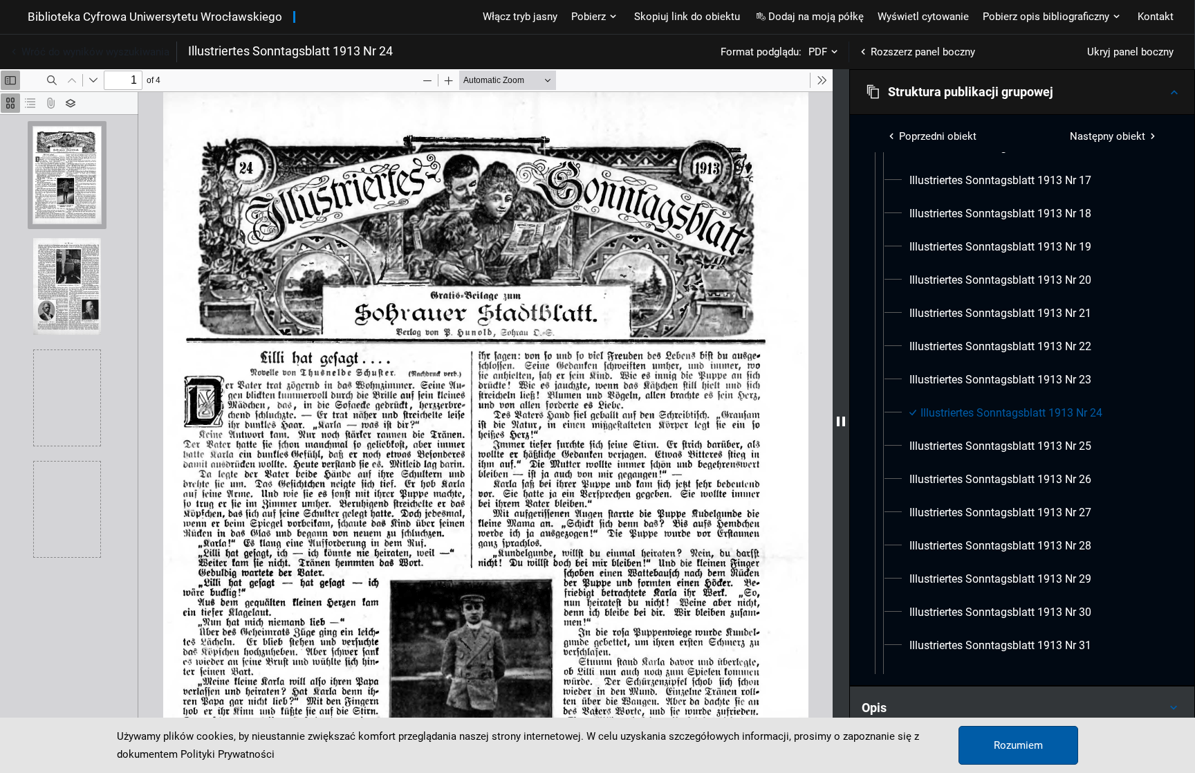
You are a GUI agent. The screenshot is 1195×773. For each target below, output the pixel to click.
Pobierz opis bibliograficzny (1046, 16)
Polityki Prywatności (227, 754)
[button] (1022, 92)
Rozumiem (1018, 745)
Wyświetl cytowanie (923, 16)
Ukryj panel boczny (1130, 52)
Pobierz (588, 16)
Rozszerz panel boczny (923, 52)
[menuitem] (1000, 180)
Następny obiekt (1107, 136)
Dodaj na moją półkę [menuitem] (816, 16)
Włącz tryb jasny (520, 16)
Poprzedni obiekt (937, 136)
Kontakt (1156, 16)
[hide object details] (841, 421)
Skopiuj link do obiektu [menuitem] (687, 16)
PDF (817, 52)
